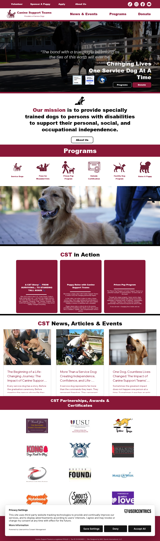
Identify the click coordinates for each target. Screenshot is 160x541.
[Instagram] (136, 4)
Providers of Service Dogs (34, 16)
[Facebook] (142, 4)
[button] (84, 14)
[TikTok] (130, 4)
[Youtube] (149, 4)
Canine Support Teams (34, 12)
